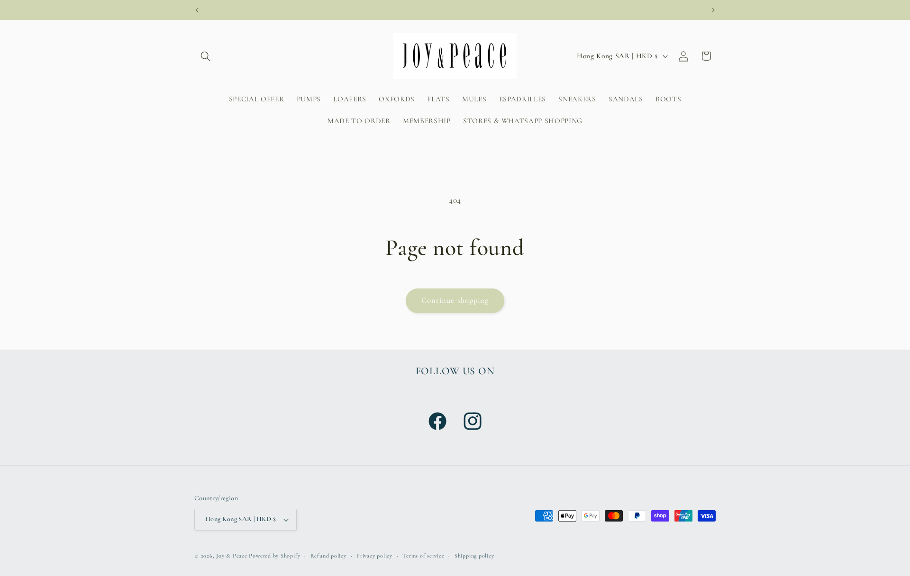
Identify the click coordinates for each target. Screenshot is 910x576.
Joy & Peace (231, 555)
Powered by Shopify (274, 555)
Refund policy (328, 555)
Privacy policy (374, 555)
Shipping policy (474, 555)
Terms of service (423, 555)
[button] (205, 56)
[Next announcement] (713, 10)
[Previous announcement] (197, 10)
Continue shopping (455, 300)
